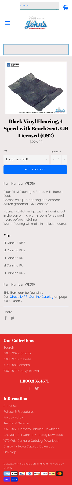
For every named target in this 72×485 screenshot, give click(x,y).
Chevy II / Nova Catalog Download (28, 446)
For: (5, 151)
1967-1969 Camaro (17, 353)
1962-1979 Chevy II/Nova (21, 371)
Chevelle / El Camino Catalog (31, 297)
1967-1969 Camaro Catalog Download (31, 429)
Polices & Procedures (18, 412)
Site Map (9, 452)
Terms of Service (16, 423)
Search (8, 348)
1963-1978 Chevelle (17, 359)
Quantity (56, 151)
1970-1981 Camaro (16, 365)
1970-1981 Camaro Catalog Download (31, 441)
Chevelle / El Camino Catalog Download (33, 435)
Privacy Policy (13, 417)
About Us (10, 406)
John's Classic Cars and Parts (30, 463)
